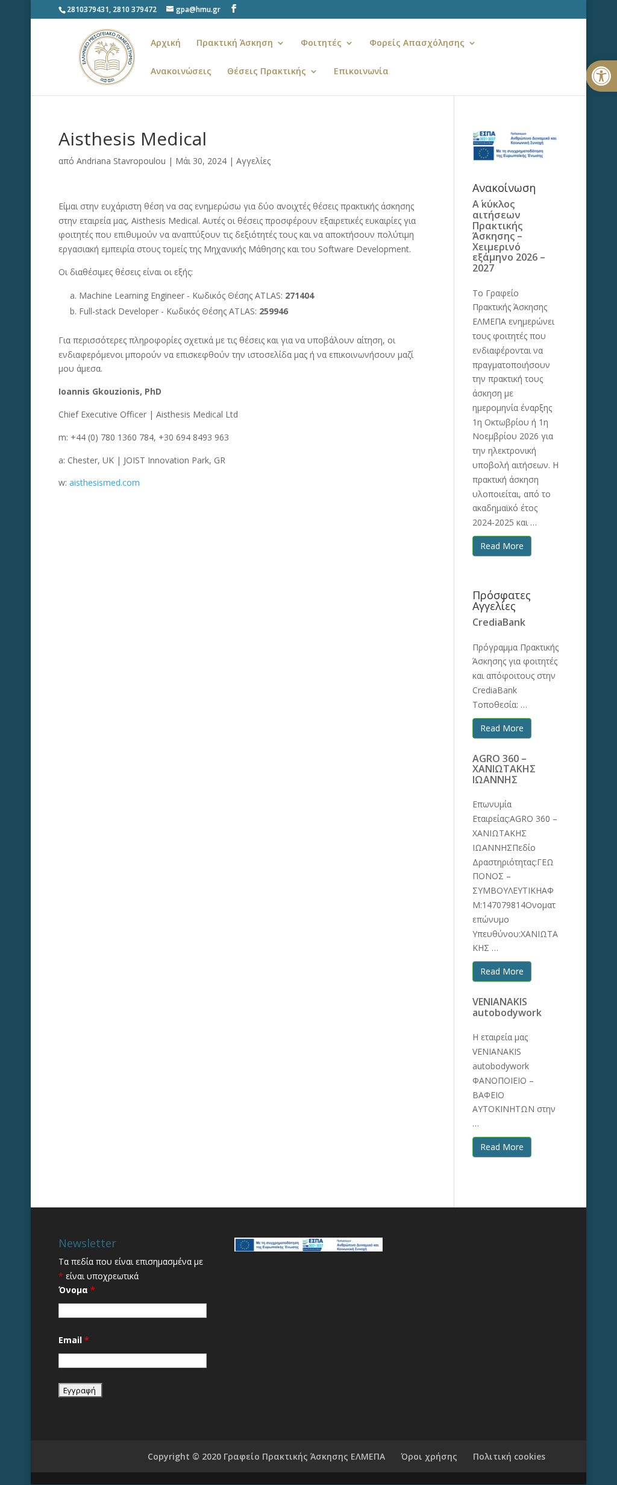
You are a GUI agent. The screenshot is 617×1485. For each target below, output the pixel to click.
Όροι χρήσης (429, 1456)
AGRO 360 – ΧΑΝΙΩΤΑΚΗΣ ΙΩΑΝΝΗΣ (504, 769)
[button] (601, 76)
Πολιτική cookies (509, 1456)
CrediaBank (498, 622)
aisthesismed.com (104, 482)
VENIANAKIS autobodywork (507, 1007)
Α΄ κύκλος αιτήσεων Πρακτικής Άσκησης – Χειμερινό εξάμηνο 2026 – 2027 (508, 236)
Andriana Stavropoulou (121, 161)
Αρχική (166, 43)
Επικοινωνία (361, 72)
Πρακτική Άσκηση (234, 43)
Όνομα (76, 1290)
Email (73, 1340)
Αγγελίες (253, 161)
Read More (502, 546)
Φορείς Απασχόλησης (417, 43)
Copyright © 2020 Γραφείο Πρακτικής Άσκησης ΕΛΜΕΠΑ (266, 1456)
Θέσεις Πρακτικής (266, 72)
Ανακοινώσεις (181, 72)
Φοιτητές (321, 43)
